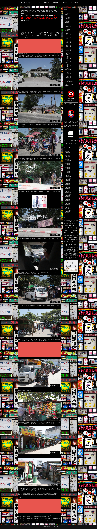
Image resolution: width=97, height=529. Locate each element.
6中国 (66, 54)
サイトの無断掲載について (55, 2)
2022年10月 (67, 151)
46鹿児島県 (68, 78)
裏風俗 (66, 237)
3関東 (66, 22)
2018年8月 (67, 212)
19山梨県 (67, 37)
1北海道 (67, 13)
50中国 (67, 82)
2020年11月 (67, 176)
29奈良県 (67, 52)
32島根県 (67, 57)
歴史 (27, 516)
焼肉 (67, 235)
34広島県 (67, 60)
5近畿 (66, 44)
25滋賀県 (67, 46)
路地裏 (39, 516)
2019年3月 (67, 203)
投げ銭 (25, 20)
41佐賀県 (67, 72)
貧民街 (36, 516)
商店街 (74, 230)
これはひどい (41, 515)
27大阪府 (67, 49)
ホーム (40, 2)
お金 (71, 220)
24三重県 (67, 45)
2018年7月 (67, 214)
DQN (26, 515)
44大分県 (67, 76)
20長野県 (67, 38)
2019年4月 (67, 202)
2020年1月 (67, 190)
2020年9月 (67, 179)
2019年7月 (67, 198)
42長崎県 (67, 73)
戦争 (23, 516)
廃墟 (65, 232)
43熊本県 (67, 74)
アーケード (71, 223)
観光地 (68, 237)
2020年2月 (67, 188)
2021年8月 (67, 164)
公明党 (72, 230)
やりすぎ (49, 515)
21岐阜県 (67, 40)
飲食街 (72, 241)
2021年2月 (67, 172)
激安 (29, 516)
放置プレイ (73, 232)
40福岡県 (67, 70)
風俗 (70, 241)
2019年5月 (67, 200)
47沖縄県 (67, 80)
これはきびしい (35, 515)
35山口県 (67, 61)
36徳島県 (67, 64)
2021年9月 (67, 163)
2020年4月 (67, 186)
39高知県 (67, 68)
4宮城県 (67, 18)
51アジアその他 (21, 515)
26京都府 (67, 48)
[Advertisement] (39, 46)
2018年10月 (67, 210)
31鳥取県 (67, 56)
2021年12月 (67, 159)
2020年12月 (67, 175)
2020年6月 (67, 183)
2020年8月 (67, 180)
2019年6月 (67, 199)
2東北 (66, 14)
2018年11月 (67, 208)
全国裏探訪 (48, 526)
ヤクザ (73, 228)
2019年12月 (67, 191)
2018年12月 (67, 207)
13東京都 (67, 26)
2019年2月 (67, 204)
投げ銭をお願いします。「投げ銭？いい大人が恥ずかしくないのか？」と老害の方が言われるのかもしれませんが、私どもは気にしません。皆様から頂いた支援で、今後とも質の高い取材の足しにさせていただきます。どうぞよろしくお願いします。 (71, 124)
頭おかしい (47, 516)
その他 (66, 85)
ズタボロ (52, 515)
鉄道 (73, 239)
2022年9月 (67, 152)
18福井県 (67, 36)
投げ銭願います (66, 2)
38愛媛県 (67, 66)
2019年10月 (67, 194)
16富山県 (67, 33)
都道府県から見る (74, 2)
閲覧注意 (43, 516)
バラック (56, 515)
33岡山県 (67, 58)
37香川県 (67, 65)
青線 (74, 239)
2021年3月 (67, 171)
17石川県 (67, 34)
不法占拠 (66, 230)
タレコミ (30, 18)
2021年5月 (67, 168)
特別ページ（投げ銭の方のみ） (70, 86)
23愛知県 (67, 42)
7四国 (66, 62)
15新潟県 (67, 32)
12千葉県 (67, 25)
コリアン (75, 223)
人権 (22, 516)
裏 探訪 (26, 37)
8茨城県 (67, 29)
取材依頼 (39, 15)
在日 (77, 230)
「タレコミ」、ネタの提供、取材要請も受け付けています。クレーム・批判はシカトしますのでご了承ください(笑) (71, 142)
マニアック (68, 228)
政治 (25, 516)
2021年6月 (67, 167)
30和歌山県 (68, 53)
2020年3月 (67, 187)
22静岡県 (67, 41)
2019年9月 (67, 195)
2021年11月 (67, 160)
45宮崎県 (67, 77)
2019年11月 (67, 192)
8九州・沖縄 (67, 69)
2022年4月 (67, 155)
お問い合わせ (46, 2)
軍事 (41, 516)
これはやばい (45, 515)
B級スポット (66, 220)
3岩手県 (67, 17)
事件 (20, 516)
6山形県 (67, 21)
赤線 (75, 237)
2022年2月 (67, 156)
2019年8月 (67, 196)
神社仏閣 (31, 516)
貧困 (34, 516)
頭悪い (67, 241)
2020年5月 (67, 184)
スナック (66, 225)
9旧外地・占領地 (68, 81)
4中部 (66, 30)
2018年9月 (67, 211)
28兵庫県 (67, 50)
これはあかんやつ (30, 515)
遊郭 (71, 239)
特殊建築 (70, 235)
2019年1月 (67, 206)
